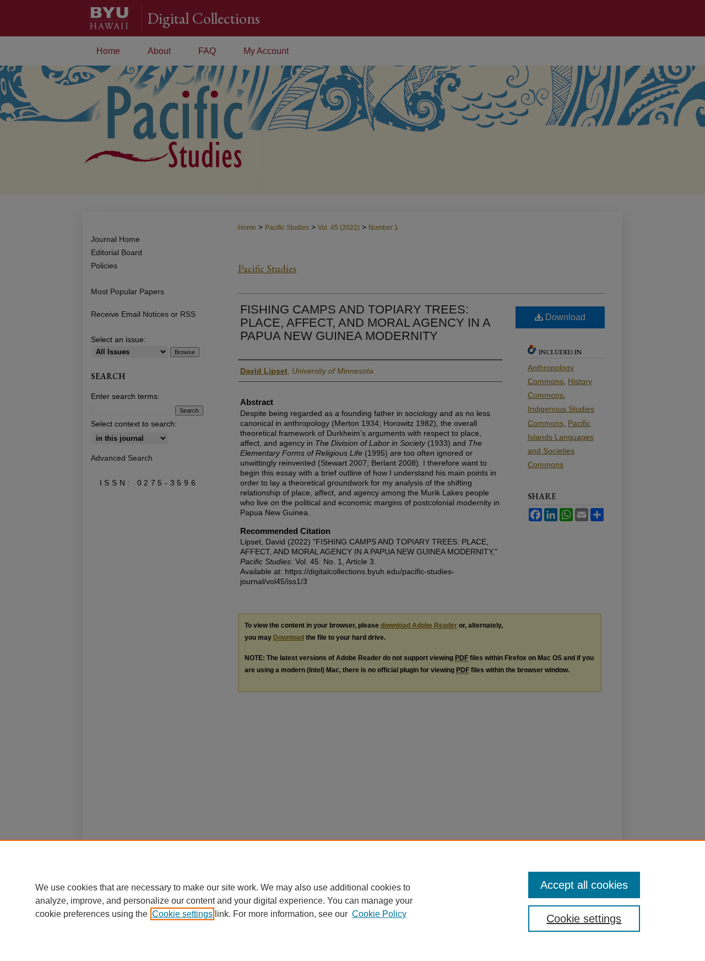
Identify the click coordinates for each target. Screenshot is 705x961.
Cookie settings (182, 914)
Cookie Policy (379, 914)
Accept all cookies (584, 885)
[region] (352, 900)
